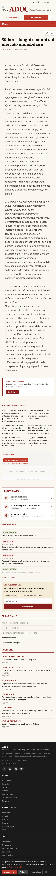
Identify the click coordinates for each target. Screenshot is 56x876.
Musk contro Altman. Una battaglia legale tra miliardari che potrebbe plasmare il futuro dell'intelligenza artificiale (14, 415)
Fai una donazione (9, 848)
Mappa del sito (8, 855)
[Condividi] (47, 33)
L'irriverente (8, 707)
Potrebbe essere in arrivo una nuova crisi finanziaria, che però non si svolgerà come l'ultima (40, 414)
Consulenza (7, 841)
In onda (5, 830)
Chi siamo (6, 813)
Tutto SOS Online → (9, 577)
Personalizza (36, 872)
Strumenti (6, 852)
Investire (5, 784)
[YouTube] (21, 769)
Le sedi (5, 816)
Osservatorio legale (12, 667)
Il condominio (9, 681)
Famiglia (5, 801)
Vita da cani (8, 694)
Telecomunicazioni (9, 797)
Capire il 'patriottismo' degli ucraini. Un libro (20, 724)
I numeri (5, 823)
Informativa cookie (15, 867)
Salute (4, 787)
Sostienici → (12, 392)
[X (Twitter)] (10, 769)
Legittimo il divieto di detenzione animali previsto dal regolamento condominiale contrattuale (24, 685)
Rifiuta (22, 872)
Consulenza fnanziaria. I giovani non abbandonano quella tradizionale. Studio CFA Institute (13, 429)
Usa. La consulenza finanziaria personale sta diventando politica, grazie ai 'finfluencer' (13, 442)
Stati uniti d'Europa (11, 721)
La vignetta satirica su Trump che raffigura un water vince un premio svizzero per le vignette (27, 711)
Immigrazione (7, 794)
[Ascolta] (52, 33)
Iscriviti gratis (28, 606)
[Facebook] (4, 769)
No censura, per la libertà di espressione (19, 633)
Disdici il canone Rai (10, 628)
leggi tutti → (6, 662)
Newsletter (6, 845)
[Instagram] (16, 769)
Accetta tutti (9, 872)
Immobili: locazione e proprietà (15, 623)
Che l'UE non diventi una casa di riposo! (19, 659)
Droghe (5, 790)
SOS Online (9, 524)
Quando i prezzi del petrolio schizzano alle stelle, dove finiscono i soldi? (37, 442)
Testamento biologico (11, 642)
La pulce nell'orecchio (13, 657)
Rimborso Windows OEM (12, 637)
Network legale (8, 826)
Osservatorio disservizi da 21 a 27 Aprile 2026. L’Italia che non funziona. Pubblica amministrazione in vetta (40, 429)
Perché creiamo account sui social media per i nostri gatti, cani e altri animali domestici (27, 698)
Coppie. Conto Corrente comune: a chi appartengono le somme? (26, 671)
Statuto (5, 819)
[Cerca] (51, 17)
